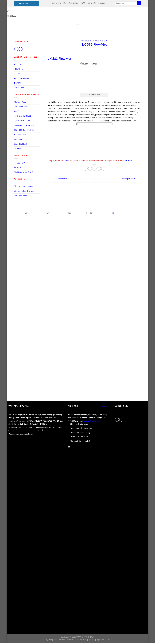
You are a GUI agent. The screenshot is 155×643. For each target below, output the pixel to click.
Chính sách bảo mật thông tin (82, 428)
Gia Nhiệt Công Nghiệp (24, 125)
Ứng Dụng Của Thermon (24, 191)
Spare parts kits (129, 179)
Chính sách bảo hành (79, 424)
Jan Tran (128, 161)
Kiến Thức (18, 69)
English (101, 3)
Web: (67, 161)
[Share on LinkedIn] (103, 169)
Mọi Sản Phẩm (20, 102)
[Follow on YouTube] (21, 49)
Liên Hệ (76, 3)
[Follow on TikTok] (16, 49)
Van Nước (103, 41)
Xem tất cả (104, 407)
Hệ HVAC (18, 167)
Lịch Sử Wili (19, 88)
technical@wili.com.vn (91, 421)
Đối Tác (17, 74)
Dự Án (83, 3)
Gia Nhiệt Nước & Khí (23, 172)
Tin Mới (17, 83)
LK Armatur (94, 41)
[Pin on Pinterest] (99, 169)
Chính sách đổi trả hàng (80, 433)
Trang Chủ (56, 3)
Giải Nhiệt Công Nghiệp (24, 130)
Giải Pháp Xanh (20, 196)
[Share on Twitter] (90, 169)
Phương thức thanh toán (80, 441)
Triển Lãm (92, 3)
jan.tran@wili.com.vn (15, 430)
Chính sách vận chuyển (80, 437)
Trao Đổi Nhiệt (20, 135)
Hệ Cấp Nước (20, 163)
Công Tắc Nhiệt (20, 144)
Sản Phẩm (67, 3)
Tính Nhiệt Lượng (21, 78)
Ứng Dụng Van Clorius (23, 186)
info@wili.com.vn (19, 421)
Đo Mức (17, 149)
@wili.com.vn (30, 434)
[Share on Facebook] (86, 169)
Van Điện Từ (19, 139)
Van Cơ (17, 111)
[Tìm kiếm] (139, 3)
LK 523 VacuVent (60, 179)
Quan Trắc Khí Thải (22, 121)
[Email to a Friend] (95, 169)
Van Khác (85, 41)
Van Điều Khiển (20, 107)
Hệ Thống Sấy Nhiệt (22, 116)
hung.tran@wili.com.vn (43, 430)
